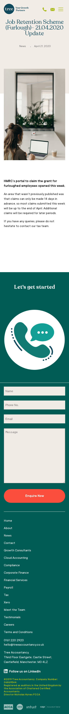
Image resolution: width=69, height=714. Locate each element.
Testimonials (12, 617)
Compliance (12, 565)
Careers (9, 625)
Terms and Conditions (18, 632)
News (22, 46)
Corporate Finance (16, 573)
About (8, 528)
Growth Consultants (17, 550)
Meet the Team (14, 610)
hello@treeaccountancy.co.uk (24, 645)
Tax (6, 595)
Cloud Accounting (16, 558)
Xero (7, 602)
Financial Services (15, 580)
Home (8, 521)
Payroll (8, 587)
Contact (9, 543)
